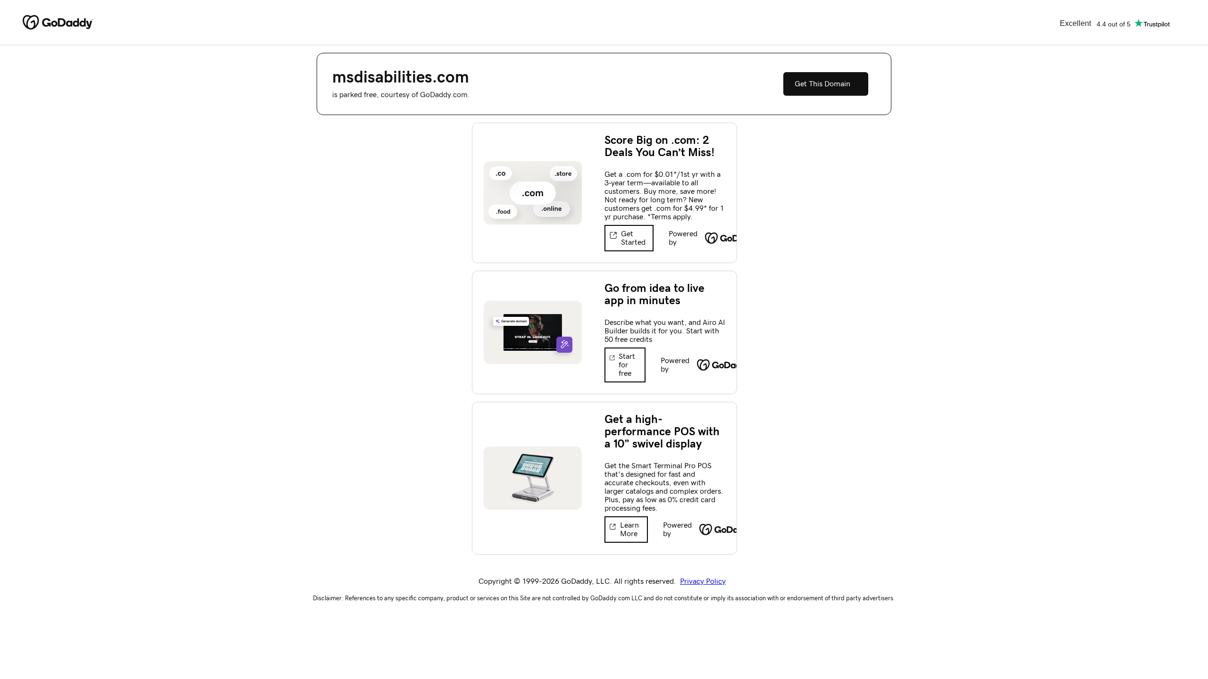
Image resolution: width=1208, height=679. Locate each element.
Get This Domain (822, 84)
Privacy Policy (703, 581)
